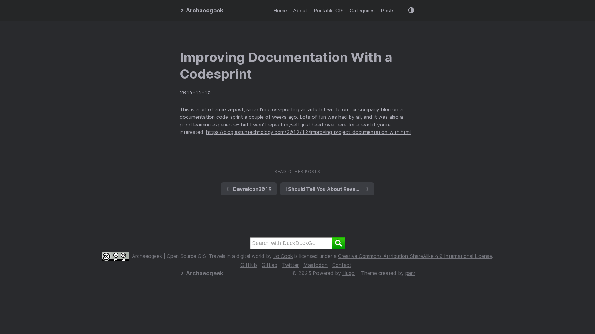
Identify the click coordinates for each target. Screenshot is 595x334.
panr (410, 273)
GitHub (248, 265)
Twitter (290, 265)
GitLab (269, 265)
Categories (362, 10)
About (300, 10)
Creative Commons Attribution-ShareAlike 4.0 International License (415, 256)
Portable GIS (329, 10)
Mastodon (315, 265)
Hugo (348, 273)
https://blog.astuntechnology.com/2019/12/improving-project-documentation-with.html (308, 132)
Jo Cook (283, 256)
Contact (341, 265)
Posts (387, 10)
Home (280, 10)
